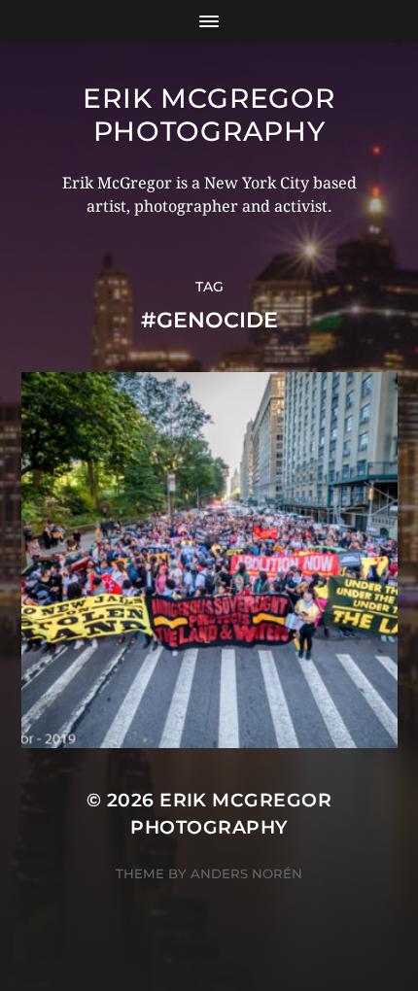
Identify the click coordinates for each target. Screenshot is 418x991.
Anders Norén (246, 873)
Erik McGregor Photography (208, 115)
